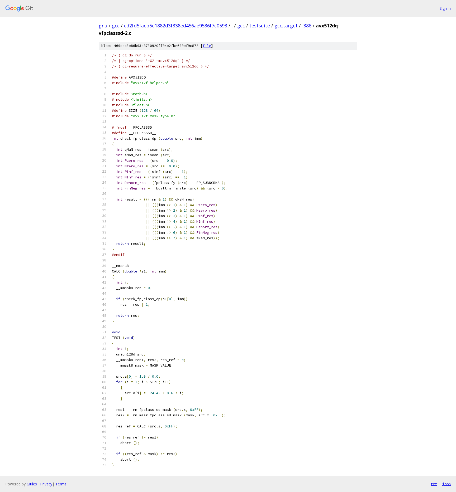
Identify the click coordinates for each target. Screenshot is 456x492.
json (446, 483)
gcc (116, 25)
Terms (60, 483)
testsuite (259, 25)
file (207, 45)
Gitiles (32, 483)
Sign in (445, 8)
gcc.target (286, 25)
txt (434, 483)
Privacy (46, 483)
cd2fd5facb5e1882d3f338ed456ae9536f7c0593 (175, 25)
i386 (306, 25)
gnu (103, 25)
